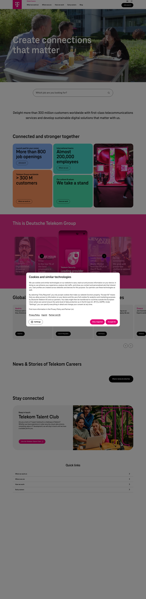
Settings (37, 322)
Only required (97, 322)
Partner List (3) (54, 315)
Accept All (112, 322)
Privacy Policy (34, 315)
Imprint (44, 315)
